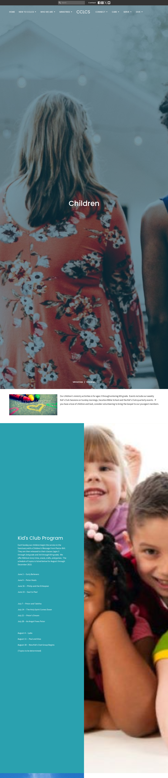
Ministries (64, 11)
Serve (126, 11)
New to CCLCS (26, 11)
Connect (100, 11)
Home (12, 11)
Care (114, 11)
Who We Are (46, 11)
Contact (92, 2)
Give (138, 11)
